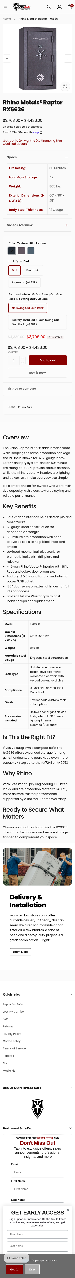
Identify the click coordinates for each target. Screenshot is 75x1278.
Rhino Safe (25, 407)
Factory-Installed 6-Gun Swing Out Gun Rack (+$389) (35, 322)
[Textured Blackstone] (11, 250)
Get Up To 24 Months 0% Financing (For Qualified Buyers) (32, 142)
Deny (32, 1269)
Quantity (13, 352)
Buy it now (37, 372)
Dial (14, 270)
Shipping (8, 126)
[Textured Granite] (31, 250)
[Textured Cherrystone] (21, 250)
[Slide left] (7, 58)
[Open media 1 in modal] (37, 58)
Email (14, 1164)
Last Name (18, 1199)
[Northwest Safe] (37, 1118)
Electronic (32, 270)
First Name (18, 1181)
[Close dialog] (68, 1210)
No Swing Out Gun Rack (28, 308)
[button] (5, 7)
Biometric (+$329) (24, 282)
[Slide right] (68, 58)
